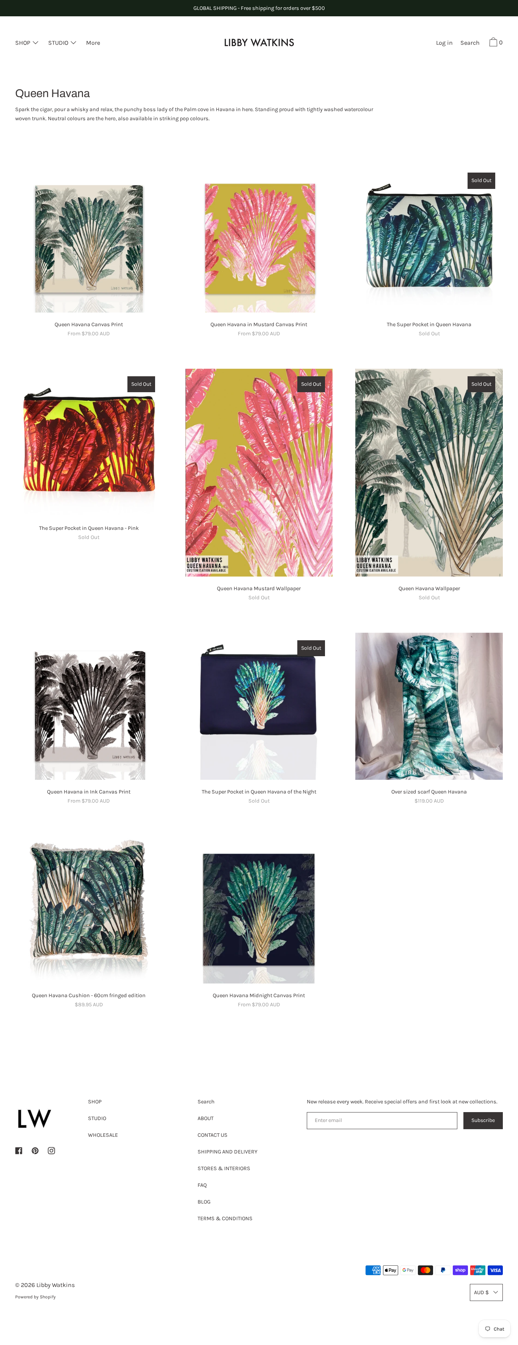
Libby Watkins (55, 1284)
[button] (470, 43)
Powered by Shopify (35, 1296)
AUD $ (481, 1292)
